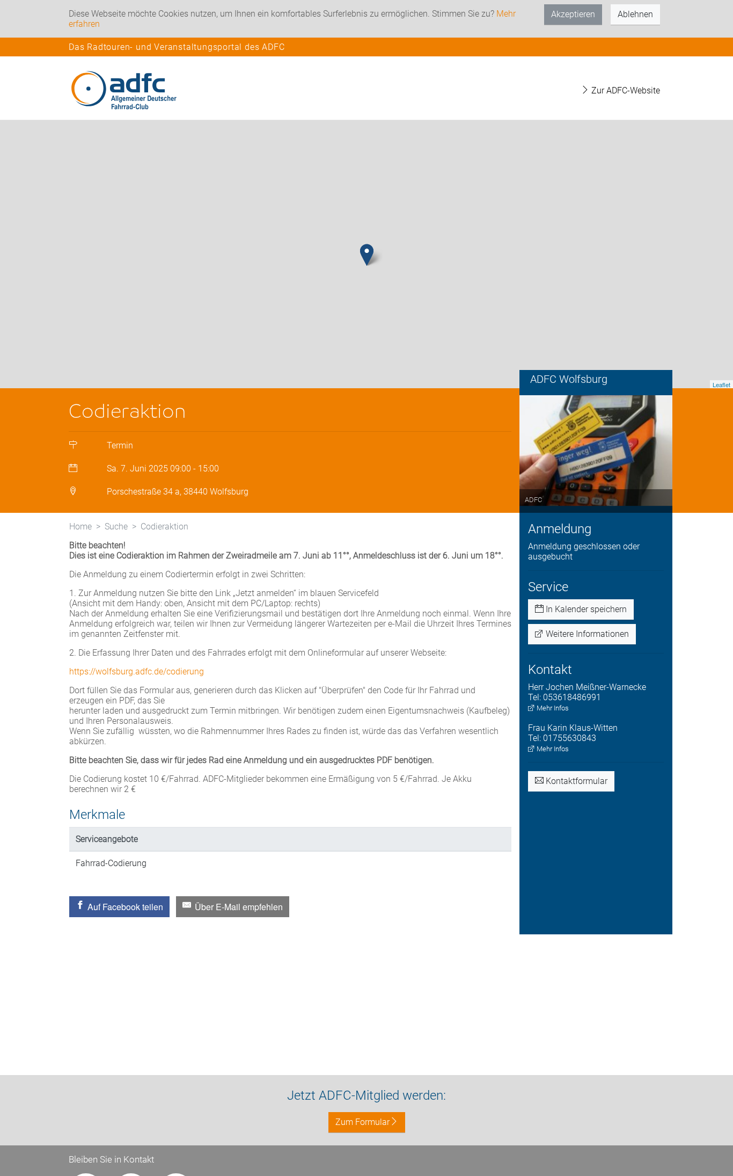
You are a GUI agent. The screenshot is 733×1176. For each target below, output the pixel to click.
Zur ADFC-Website (624, 90)
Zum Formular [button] (362, 1122)
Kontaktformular (575, 781)
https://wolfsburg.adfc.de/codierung (136, 671)
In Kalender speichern (585, 609)
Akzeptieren (573, 14)
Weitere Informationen (586, 634)
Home (80, 526)
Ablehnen (635, 14)
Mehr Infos (552, 708)
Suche (116, 526)
